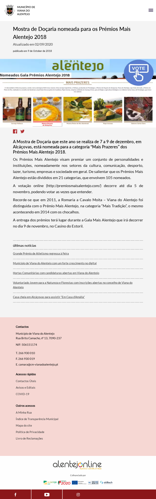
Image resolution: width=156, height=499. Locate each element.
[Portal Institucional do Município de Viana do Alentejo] (40, 10)
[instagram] (78, 494)
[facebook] (15, 494)
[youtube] (46, 494)
